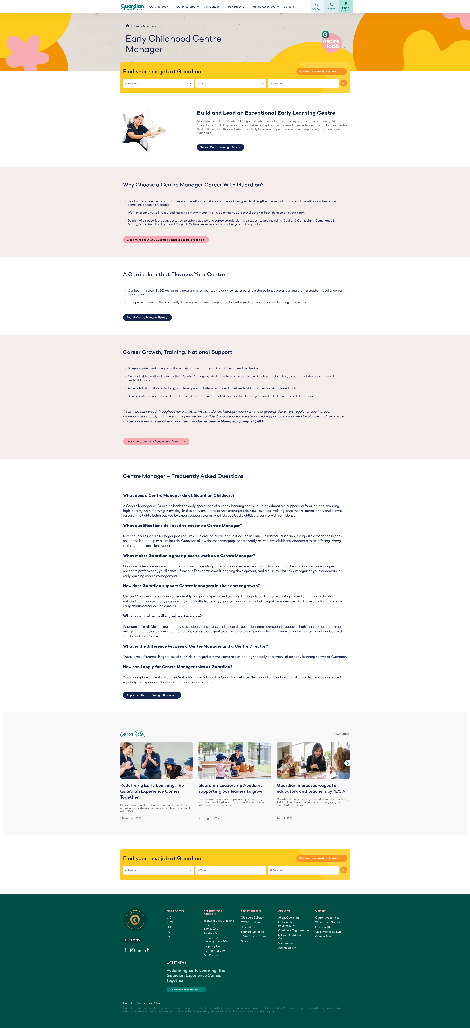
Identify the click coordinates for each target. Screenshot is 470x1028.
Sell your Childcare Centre (290, 936)
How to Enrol (248, 926)
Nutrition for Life (214, 950)
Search (316, 6)
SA (168, 936)
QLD (169, 926)
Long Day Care (213, 946)
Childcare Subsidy (252, 917)
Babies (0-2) (212, 928)
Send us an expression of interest (321, 71)
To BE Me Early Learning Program (219, 922)
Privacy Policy (151, 1002)
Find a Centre (345, 6)
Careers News (324, 936)
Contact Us (285, 942)
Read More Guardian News (186, 989)
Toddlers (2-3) (212, 933)
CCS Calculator (251, 922)
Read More (342, 734)
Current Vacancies (327, 917)
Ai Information (287, 947)
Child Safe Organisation (293, 930)
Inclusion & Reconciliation (287, 924)
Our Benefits (323, 926)
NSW (170, 922)
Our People (211, 955)
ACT (169, 931)
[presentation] (347, 763)
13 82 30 (331, 6)
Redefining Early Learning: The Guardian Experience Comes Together (196, 975)
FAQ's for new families (255, 936)
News (244, 941)
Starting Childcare (253, 931)
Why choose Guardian (329, 922)
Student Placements (328, 931)
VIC (169, 917)
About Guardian (288, 917)
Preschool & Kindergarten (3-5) (216, 939)
